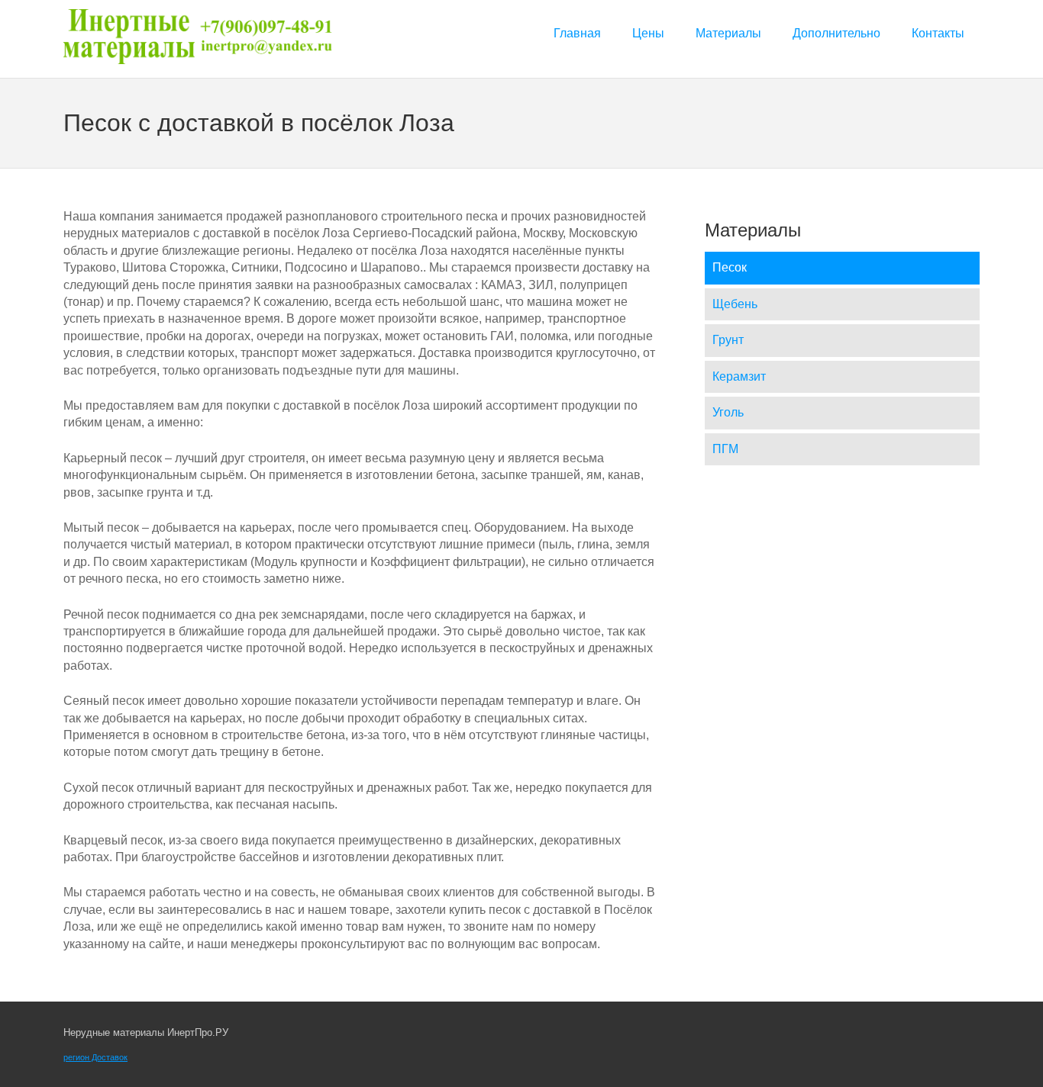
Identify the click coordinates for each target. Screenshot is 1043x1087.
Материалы (728, 33)
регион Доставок (95, 1057)
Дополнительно (836, 33)
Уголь (728, 412)
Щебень (734, 303)
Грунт (728, 339)
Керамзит (739, 376)
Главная (577, 33)
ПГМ (725, 448)
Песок (729, 267)
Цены (648, 33)
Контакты (938, 33)
